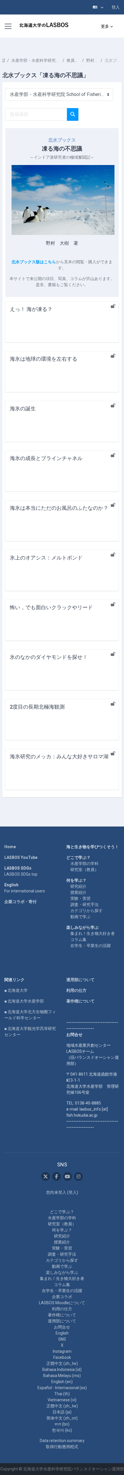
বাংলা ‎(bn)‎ (62, 1424)
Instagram (62, 1351)
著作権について (80, 1001)
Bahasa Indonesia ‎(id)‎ (62, 1369)
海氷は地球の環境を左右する (43, 359)
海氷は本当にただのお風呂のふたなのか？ (59, 508)
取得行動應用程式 (62, 1446)
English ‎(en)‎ (62, 1381)
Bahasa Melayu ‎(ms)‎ (62, 1375)
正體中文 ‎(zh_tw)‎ (62, 1363)
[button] (98, 7)
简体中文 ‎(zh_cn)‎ (62, 1418)
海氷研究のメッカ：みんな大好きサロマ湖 (59, 756)
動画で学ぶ (80, 916)
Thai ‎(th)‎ (62, 1393)
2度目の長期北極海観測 (37, 707)
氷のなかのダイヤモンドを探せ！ (49, 657)
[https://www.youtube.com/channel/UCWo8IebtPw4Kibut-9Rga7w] (67, 1176)
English (62, 1333)
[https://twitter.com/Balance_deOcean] (45, 1176)
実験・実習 (80, 898)
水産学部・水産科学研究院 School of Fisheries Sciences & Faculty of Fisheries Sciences (35, 60)
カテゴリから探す (86, 910)
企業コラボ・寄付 (20, 901)
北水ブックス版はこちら (34, 262)
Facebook (62, 1357)
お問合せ (62, 1327)
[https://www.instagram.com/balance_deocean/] (78, 1176)
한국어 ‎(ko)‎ (62, 1430)
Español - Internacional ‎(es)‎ (62, 1387)
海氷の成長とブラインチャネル (46, 458)
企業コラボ (62, 1296)
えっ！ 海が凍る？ (31, 309)
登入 (116, 7)
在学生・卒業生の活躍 (90, 945)
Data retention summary (62, 1440)
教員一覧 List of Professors (73, 60)
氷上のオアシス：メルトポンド (46, 558)
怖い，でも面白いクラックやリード (51, 607)
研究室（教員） (84, 869)
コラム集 (78, 939)
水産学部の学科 (84, 863)
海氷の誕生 (23, 408)
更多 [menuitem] (105, 26)
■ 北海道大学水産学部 (24, 1001)
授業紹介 (78, 892)
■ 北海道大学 (16, 990)
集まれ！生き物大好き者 (92, 933)
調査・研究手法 (84, 904)
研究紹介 (78, 886)
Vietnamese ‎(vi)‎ (62, 1400)
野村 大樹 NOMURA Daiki (92, 60)
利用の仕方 (76, 990)
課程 (3, 60)
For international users (24, 891)
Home (10, 846)
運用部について (80, 979)
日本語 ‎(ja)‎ (62, 1412)
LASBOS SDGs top (20, 874)
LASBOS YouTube (20, 857)
